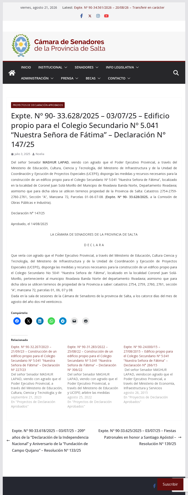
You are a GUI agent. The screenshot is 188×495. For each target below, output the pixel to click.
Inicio (26, 67)
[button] (64, 67)
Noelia (40, 154)
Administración (35, 78)
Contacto (116, 78)
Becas (91, 78)
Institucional (50, 67)
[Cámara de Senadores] (11, 72)
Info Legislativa (120, 67)
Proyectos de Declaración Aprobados (38, 105)
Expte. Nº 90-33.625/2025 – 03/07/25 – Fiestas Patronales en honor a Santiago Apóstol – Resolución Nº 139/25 (137, 437)
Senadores (84, 67)
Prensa (67, 78)
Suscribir (170, 484)
